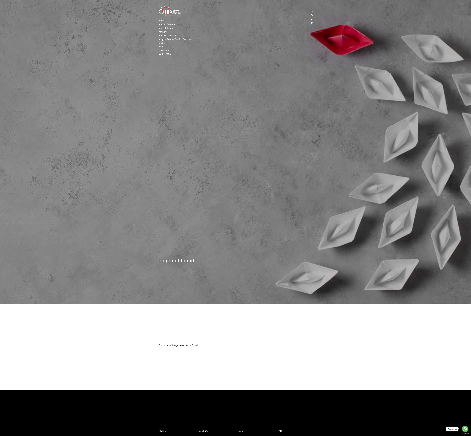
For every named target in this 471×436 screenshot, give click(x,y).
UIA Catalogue (165, 28)
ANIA (161, 46)
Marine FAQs (164, 54)
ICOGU (161, 43)
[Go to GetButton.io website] (465, 433)
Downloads (163, 50)
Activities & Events (167, 35)
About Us (163, 20)
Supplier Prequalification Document (175, 39)
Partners (162, 32)
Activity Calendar (167, 24)
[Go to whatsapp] (465, 429)
